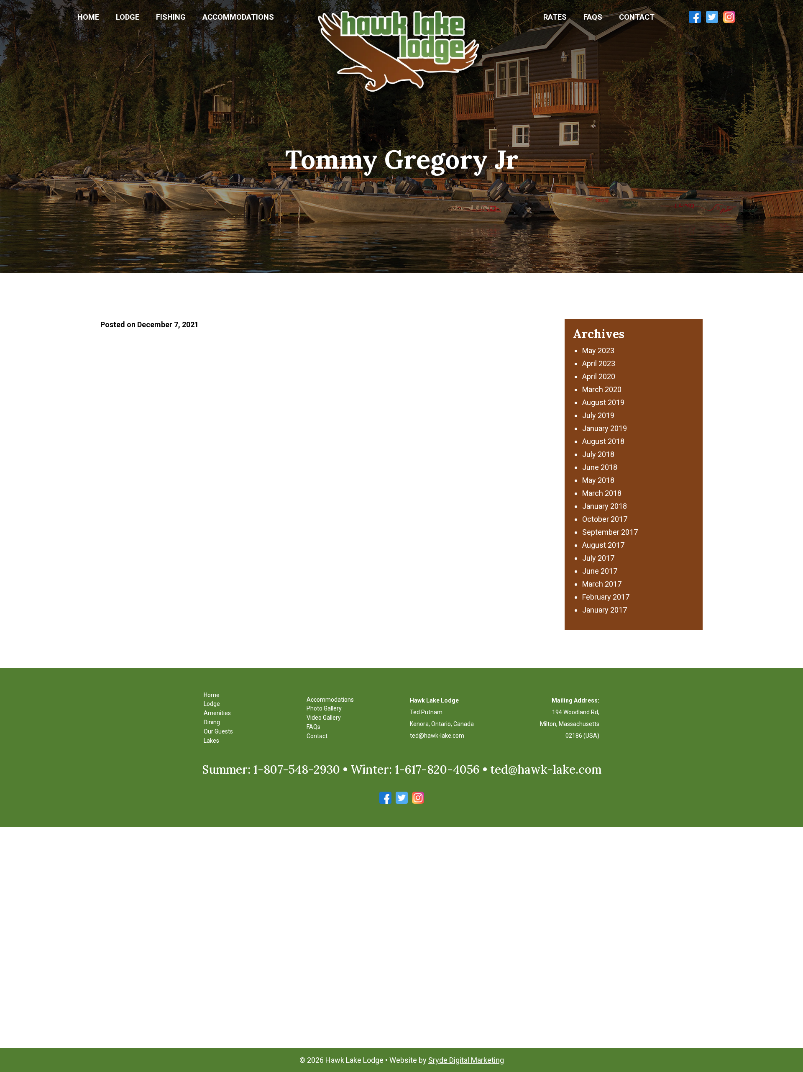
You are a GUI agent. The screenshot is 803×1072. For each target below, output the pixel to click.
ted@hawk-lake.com (437, 735)
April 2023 (598, 363)
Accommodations (238, 17)
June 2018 (599, 467)
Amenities (217, 713)
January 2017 (604, 609)
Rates (555, 17)
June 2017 (599, 571)
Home (88, 17)
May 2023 (598, 350)
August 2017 (603, 545)
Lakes (211, 740)
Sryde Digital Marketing (466, 1060)
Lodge (127, 17)
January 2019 (604, 428)
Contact (637, 17)
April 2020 (598, 376)
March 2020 (601, 389)
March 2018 (601, 493)
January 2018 (604, 506)
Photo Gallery (324, 708)
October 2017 (604, 519)
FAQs (592, 17)
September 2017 (610, 532)
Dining (212, 722)
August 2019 (603, 402)
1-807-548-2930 (296, 769)
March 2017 (601, 584)
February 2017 (605, 596)
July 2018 (598, 454)
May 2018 (598, 480)
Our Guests (218, 731)
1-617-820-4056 (437, 769)
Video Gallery (324, 717)
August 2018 (603, 441)
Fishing (171, 17)
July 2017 (598, 558)
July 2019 (598, 415)
